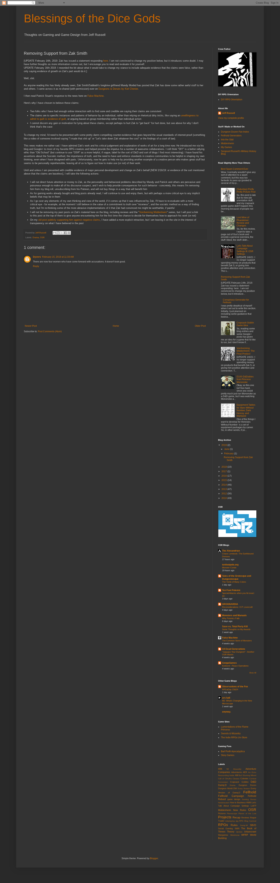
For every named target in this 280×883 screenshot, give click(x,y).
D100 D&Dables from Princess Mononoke (245, 379)
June (227, 449)
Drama (36, 237)
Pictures (222, 813)
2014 (224, 484)
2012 (224, 493)
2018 (224, 467)
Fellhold (249, 792)
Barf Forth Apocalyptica (233, 751)
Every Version (244, 788)
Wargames (223, 835)
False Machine (95, 95)
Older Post (200, 326)
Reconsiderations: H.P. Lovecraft (237, 607)
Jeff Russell (228, 113)
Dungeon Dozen (247, 785)
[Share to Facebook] (65, 233)
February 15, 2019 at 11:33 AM (58, 257)
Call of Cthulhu (225, 779)
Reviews (245, 817)
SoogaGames (229, 663)
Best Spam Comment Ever (234, 169)
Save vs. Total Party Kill (235, 626)
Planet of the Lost (247, 813)
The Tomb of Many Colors (234, 582)
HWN (248, 802)
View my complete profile (231, 118)
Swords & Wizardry (231, 733)
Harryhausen (223, 803)
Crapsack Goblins (239, 782)
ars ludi (226, 697)
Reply (36, 266)
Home (116, 326)
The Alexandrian (231, 550)
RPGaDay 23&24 (230, 689)
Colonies (244, 778)
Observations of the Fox (235, 686)
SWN (237, 828)
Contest (252, 779)
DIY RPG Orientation (231, 99)
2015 (224, 480)
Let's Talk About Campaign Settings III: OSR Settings (245, 249)
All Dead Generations (233, 649)
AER (245, 772)
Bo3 (240, 775)
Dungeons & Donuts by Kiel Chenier (118, 88)
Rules (234, 825)
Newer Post (31, 326)
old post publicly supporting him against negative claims (69, 219)
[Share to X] (62, 233)
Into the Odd (227, 139)
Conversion (223, 782)
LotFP (253, 806)
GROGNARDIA (230, 604)
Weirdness (234, 835)
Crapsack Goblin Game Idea (245, 324)
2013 (224, 489)
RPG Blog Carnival (247, 821)
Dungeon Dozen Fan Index (235, 131)
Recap (236, 817)
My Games (226, 147)
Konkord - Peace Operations (235, 666)
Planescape (232, 813)
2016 (224, 475)
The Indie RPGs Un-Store (234, 737)
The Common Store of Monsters (237, 640)
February (229, 453)
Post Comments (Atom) (50, 331)
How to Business (238, 802)
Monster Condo (229, 567)
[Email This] (54, 233)
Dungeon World (225, 788)
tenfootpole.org (230, 564)
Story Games (227, 755)
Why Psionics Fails (231, 618)
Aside (231, 775)
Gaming (245, 799)
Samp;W (244, 825)
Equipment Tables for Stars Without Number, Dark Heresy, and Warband (246, 410)
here (105, 60)
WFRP (244, 835)
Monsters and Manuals (234, 615)
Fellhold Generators (231, 135)
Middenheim (227, 143)
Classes (236, 779)
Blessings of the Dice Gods (92, 18)
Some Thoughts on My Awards (236, 629)
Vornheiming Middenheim (153, 212)
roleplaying (230, 821)
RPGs (223, 825)
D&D (253, 781)
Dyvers (37, 257)
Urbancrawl (250, 831)
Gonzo (253, 799)
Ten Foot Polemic (231, 590)
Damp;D (222, 785)
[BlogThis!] (58, 233)
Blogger (154, 858)
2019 (224, 445)
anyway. (226, 711)
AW (236, 775)
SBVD (253, 825)
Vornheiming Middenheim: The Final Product (246, 351)
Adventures (236, 772)
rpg (237, 821)
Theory (230, 831)
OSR (42, 237)
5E (227, 769)
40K (220, 769)
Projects (224, 817)
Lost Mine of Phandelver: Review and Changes (243, 221)
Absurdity (237, 769)
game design (233, 799)
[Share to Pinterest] (69, 233)
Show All (252, 673)
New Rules (239, 810)
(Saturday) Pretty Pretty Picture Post (246, 190)
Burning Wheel (249, 775)
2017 (224, 471)
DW (235, 788)
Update (239, 832)
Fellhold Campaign (231, 795)
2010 (224, 498)
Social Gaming (225, 828)
